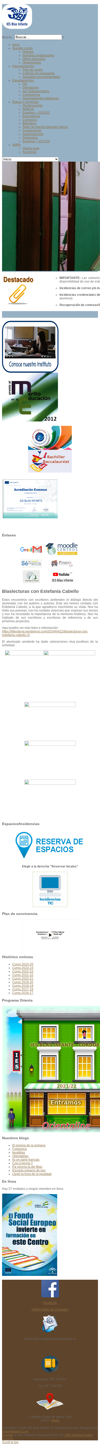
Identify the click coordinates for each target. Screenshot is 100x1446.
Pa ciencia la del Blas (27, 1167)
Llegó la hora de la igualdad (32, 1174)
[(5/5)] (50, 799)
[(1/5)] (24, 675)
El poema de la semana (28, 1145)
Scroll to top (10, 1442)
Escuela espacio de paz (29, 1170)
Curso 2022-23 (22, 971)
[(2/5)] (69, 669)
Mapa (55, 1420)
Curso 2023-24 (22, 968)
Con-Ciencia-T (22, 1163)
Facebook (50, 1303)
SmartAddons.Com (15, 1431)
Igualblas (18, 1152)
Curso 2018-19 (22, 985)
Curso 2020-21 (22, 978)
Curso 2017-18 (22, 989)
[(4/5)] (50, 760)
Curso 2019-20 (22, 982)
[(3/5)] (50, 721)
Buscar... (8, 37)
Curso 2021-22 (22, 975)
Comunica (19, 1149)
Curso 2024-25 (22, 964)
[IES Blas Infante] (17, 26)
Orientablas (20, 1156)
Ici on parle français (25, 1159)
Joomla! (7, 1435)
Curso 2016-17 (22, 993)
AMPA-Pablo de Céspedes (50, 1309)
